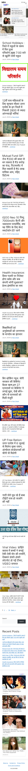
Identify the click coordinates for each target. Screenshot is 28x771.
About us (5, 763)
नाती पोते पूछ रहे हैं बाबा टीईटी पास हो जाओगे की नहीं (13, 498)
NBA (4, 2)
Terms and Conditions (14, 765)
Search (4, 618)
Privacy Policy (21, 763)
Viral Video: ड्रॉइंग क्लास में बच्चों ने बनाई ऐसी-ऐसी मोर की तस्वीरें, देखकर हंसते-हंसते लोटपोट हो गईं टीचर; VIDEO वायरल (14, 555)
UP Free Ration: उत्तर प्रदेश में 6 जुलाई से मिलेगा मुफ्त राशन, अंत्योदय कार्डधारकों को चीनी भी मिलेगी (13, 446)
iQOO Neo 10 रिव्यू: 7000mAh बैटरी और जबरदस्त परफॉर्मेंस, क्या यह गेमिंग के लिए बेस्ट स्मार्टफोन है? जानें (13, 224)
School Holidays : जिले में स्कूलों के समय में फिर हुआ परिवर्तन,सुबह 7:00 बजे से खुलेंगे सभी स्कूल (13, 637)
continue (5, 91)
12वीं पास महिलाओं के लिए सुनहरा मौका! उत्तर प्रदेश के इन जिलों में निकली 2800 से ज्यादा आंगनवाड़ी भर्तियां (13, 107)
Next (13, 610)
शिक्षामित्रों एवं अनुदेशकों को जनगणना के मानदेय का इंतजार (13, 331)
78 (9, 610)
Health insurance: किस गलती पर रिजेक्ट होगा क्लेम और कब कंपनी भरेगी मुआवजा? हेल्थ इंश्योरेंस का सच (13, 279)
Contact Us (13, 763)
